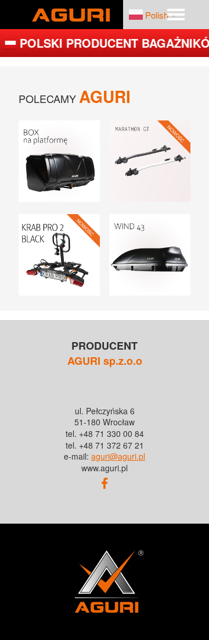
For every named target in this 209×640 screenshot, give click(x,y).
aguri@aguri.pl (118, 456)
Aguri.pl (71, 14)
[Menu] (176, 14)
